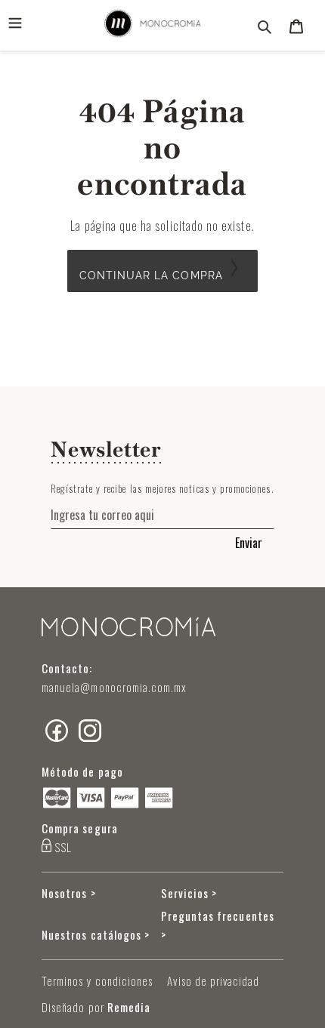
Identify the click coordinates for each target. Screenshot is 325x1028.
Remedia (128, 1007)
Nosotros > (69, 893)
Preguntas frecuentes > (217, 925)
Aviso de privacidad (213, 980)
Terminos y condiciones (97, 980)
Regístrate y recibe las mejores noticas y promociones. (162, 488)
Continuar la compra (151, 275)
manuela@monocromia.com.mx (114, 687)
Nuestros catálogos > (96, 934)
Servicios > (189, 893)
